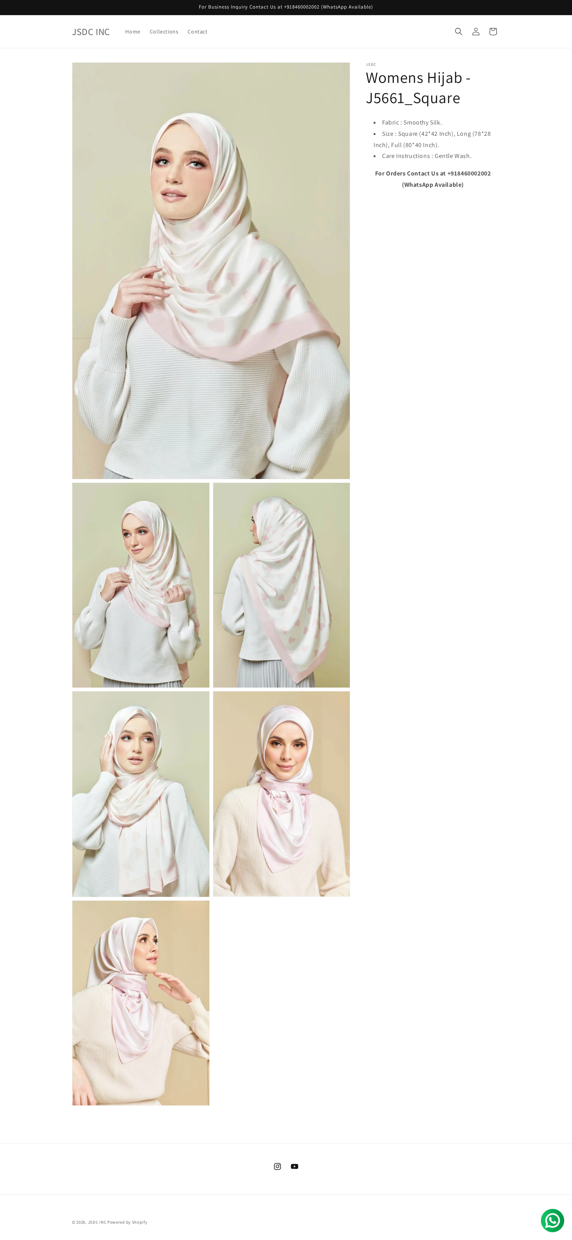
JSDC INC (97, 1222)
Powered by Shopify (127, 1222)
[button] (458, 31)
